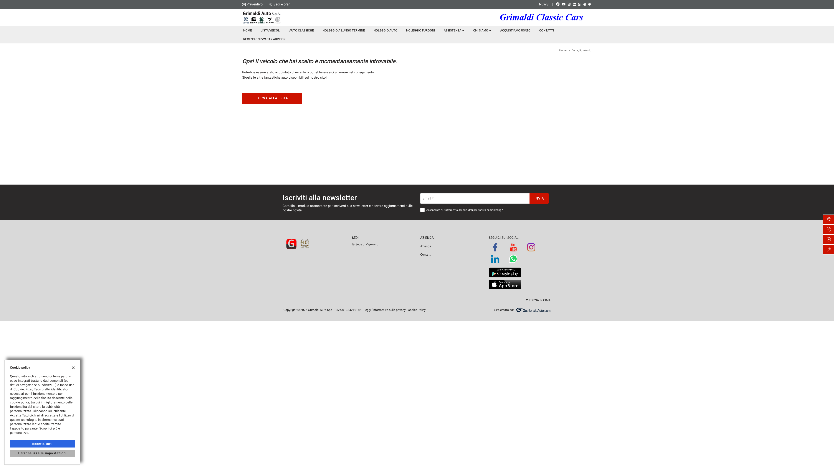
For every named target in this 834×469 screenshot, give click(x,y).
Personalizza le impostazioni (42, 453)
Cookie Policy (417, 310)
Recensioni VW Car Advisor (264, 39)
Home (247, 30)
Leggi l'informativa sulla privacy (385, 310)
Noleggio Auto (385, 30)
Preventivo (255, 4)
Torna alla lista (272, 98)
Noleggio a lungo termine (344, 30)
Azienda (425, 246)
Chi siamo (481, 30)
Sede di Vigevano (366, 244)
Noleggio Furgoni (420, 30)
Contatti (546, 30)
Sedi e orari (282, 4)
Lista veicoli (271, 30)
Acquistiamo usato (515, 30)
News (544, 4)
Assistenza (453, 30)
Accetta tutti (42, 444)
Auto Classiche (301, 30)
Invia (539, 198)
